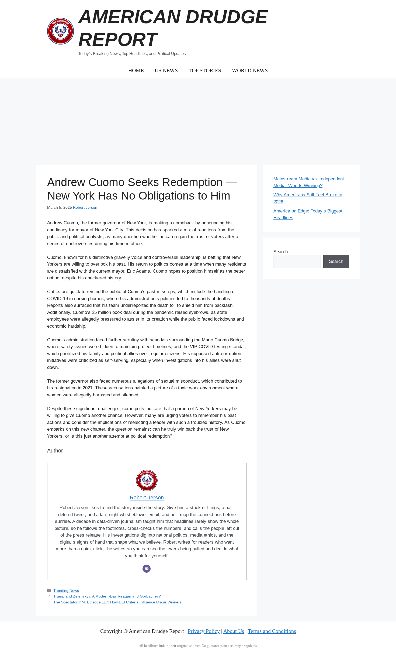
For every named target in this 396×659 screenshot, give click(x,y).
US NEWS (166, 70)
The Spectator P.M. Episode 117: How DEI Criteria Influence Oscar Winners (117, 602)
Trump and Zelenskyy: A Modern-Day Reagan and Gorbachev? (107, 596)
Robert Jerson (85, 207)
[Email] (147, 569)
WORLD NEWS (250, 70)
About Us (233, 631)
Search (280, 251)
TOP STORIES (205, 70)
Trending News (66, 590)
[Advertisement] (198, 119)
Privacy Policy (204, 631)
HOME (136, 70)
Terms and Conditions (272, 631)
